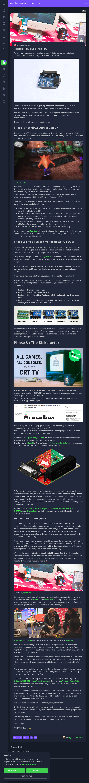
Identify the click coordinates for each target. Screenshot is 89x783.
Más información (29, 764)
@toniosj (33, 231)
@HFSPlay (18, 511)
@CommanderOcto (58, 443)
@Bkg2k (47, 256)
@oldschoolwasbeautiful (62, 508)
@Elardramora (34, 508)
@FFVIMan (49, 599)
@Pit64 (30, 443)
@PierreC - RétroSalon (70, 681)
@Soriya (27, 592)
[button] (4, 4)
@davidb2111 (20, 681)
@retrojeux (32, 511)
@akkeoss (27, 640)
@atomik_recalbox (36, 437)
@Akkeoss (45, 681)
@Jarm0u (36, 599)
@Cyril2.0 (21, 182)
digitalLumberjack (76, 737)
